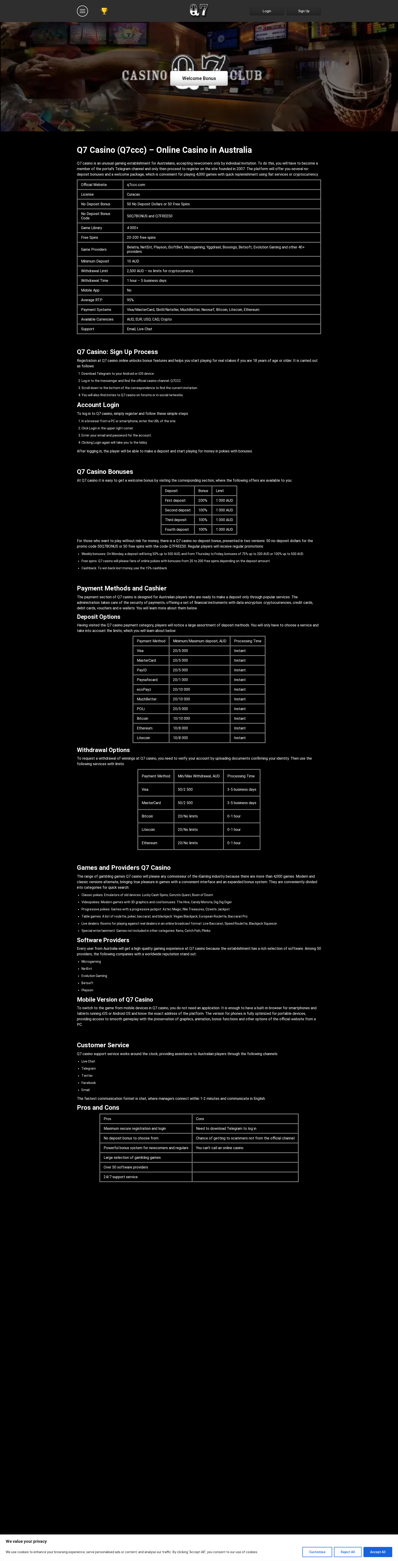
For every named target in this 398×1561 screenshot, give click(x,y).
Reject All (348, 1552)
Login (267, 11)
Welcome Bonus (199, 78)
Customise (317, 1552)
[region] (199, 1547)
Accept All (378, 1552)
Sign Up (304, 11)
